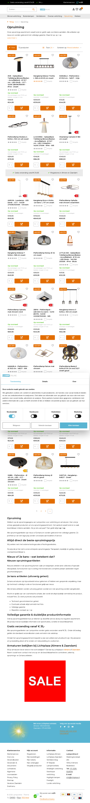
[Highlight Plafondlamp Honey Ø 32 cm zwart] (44, 240)
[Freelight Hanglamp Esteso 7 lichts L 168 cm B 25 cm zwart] (44, 63)
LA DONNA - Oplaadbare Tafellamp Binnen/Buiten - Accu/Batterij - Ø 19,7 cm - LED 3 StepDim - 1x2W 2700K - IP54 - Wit (44, 141)
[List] (43, 48)
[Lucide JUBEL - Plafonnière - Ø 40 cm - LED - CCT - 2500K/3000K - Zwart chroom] (18, 462)
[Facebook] (61, 727)
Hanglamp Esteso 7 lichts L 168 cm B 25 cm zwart (44, 77)
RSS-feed (25, 798)
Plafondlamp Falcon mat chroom (43, 367)
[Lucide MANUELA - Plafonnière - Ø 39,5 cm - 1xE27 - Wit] (18, 353)
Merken (78, 16)
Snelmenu (11, 786)
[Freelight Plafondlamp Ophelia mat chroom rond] (18, 297)
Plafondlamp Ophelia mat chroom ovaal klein (69, 201)
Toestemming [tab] (15, 381)
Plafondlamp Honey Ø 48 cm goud (42, 476)
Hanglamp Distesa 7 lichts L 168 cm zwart (16, 254)
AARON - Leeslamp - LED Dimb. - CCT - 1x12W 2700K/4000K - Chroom (18, 202)
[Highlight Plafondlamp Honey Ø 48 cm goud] (44, 462)
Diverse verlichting (55, 16)
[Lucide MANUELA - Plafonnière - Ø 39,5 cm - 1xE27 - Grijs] (70, 63)
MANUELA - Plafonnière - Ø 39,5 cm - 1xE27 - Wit (18, 367)
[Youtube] (72, 727)
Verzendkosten (13, 760)
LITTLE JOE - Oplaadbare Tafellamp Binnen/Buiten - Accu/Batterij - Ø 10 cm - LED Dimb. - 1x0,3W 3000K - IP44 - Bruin (70, 257)
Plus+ (19, 798)
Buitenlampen (28, 16)
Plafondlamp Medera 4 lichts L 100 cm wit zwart (18, 138)
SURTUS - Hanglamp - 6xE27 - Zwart (68, 476)
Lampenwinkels (53, 766)
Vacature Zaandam (14, 783)
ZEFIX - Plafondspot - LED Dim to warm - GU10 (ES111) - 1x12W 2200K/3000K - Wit (43, 313)
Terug (11, 22)
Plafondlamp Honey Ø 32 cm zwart (44, 254)
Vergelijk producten (34, 766)
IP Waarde (51, 763)
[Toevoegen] (21, 108)
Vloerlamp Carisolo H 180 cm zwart (69, 138)
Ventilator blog (52, 760)
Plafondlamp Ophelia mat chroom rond (17, 311)
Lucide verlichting (53, 783)
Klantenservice (69, 2)
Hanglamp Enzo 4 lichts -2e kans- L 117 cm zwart (43, 201)
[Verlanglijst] (77, 9)
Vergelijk (23, 90)
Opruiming (68, 16)
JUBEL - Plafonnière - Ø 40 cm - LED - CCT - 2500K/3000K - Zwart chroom (17, 478)
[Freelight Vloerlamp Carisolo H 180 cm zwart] (70, 124)
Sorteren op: (62, 48)
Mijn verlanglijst (33, 763)
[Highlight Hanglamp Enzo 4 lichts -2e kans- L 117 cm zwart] (44, 188)
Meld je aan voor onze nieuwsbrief (68, 732)
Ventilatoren (41, 16)
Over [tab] (74, 381)
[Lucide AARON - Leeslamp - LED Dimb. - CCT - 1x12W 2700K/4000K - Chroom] (18, 188)
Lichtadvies (11, 769)
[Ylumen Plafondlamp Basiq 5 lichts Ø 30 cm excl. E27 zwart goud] (70, 353)
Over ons (10, 757)
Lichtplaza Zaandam (54, 757)
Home (17, 22)
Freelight (50, 780)
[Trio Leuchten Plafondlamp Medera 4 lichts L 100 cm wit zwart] (18, 124)
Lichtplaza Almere (53, 754)
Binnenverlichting (14, 16)
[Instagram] (68, 727)
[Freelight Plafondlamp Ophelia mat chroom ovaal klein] (70, 188)
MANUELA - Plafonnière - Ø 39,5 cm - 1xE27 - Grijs (69, 77)
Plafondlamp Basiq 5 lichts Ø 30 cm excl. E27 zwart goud (69, 368)
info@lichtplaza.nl (73, 777)
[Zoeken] (33, 9)
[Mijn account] (74, 9)
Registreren (31, 754)
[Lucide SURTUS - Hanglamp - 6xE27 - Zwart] (70, 462)
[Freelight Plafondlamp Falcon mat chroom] (44, 353)
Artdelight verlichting (55, 769)
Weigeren (16, 425)
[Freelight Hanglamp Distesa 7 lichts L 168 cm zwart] (18, 240)
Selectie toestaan (45, 425)
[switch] (34, 416)
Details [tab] (45, 381)
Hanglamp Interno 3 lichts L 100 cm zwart (68, 311)
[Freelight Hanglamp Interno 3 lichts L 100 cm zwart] (70, 297)
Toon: (48, 48)
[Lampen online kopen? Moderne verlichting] (45, 9)
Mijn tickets (31, 760)
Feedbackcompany (47, 799)
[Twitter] (65, 727)
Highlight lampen (53, 777)
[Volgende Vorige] (50, 511)
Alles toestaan (73, 425)
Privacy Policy (12, 777)
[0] (80, 9)
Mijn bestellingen (33, 757)
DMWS (12, 798)
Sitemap (10, 780)
